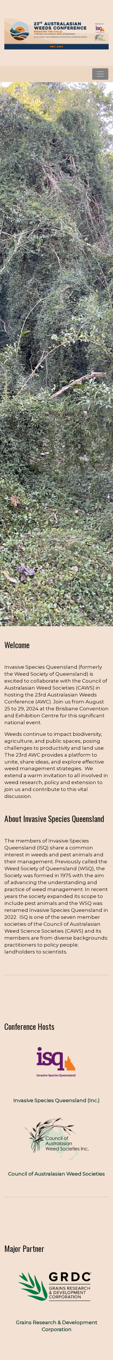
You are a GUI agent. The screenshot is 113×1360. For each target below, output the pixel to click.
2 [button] (39, 614)
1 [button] (32, 614)
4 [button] (53, 614)
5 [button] (60, 614)
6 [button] (67, 614)
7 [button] (74, 614)
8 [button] (81, 614)
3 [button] (46, 614)
